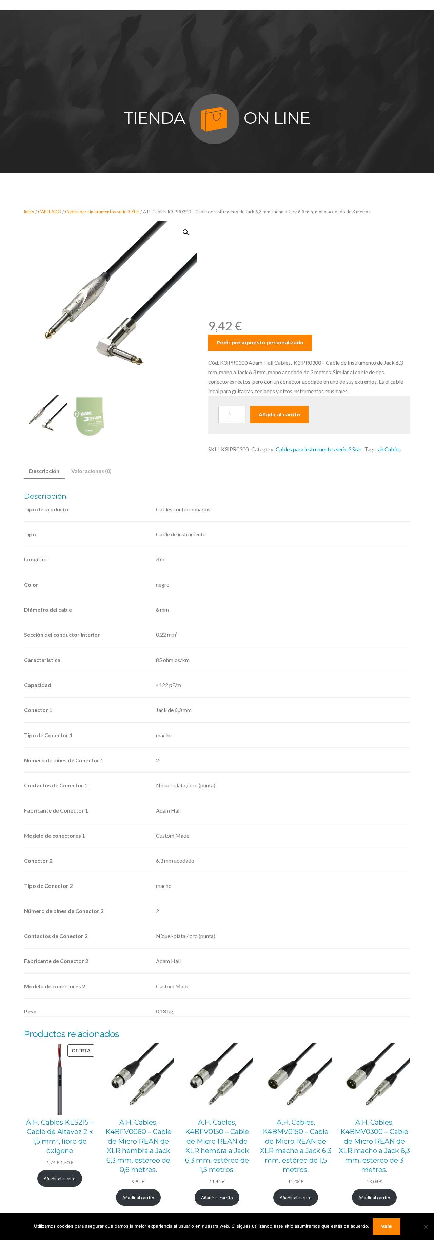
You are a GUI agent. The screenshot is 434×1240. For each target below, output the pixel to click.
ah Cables (389, 449)
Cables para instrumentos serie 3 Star (102, 211)
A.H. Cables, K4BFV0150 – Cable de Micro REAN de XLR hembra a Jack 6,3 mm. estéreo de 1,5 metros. (217, 1146)
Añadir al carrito (279, 415)
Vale (386, 1226)
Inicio (29, 211)
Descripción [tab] (44, 471)
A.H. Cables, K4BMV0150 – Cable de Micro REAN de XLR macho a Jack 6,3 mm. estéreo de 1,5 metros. (295, 1146)
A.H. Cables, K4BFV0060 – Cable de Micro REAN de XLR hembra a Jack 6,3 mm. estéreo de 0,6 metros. (138, 1146)
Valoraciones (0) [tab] (91, 471)
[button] (186, 232)
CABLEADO (49, 211)
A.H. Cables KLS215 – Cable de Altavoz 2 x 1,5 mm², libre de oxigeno (60, 1136)
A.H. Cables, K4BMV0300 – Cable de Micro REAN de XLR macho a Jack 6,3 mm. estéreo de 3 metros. (374, 1146)
